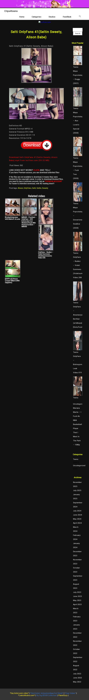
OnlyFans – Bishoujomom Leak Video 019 (77, 364)
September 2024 (77, 505)
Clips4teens (11, 11)
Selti (34, 188)
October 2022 (76, 651)
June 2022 (77, 678)
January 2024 (76, 545)
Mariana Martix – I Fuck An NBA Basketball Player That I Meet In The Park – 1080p (77, 426)
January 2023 (76, 627)
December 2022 (77, 635)
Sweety (45, 188)
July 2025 (77, 490)
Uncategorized (77, 404)
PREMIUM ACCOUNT (53, 181)
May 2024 (77, 519)
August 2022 (76, 668)
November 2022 (77, 643)
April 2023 (77, 604)
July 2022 (77, 674)
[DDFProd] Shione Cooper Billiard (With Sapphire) (12, 280)
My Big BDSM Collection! (46, 695)
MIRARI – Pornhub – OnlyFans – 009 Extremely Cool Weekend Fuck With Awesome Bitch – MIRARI (29, 221)
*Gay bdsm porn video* (19, 693)
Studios (52, 17)
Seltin (39, 188)
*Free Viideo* (70, 693)
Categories (36, 17)
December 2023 (77, 553)
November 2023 (77, 562)
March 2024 (75, 529)
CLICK (36, 170)
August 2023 (76, 586)
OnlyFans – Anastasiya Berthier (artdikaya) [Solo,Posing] (77, 317)
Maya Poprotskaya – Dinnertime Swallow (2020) (77, 218)
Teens (75, 459)
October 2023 (76, 570)
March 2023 (75, 610)
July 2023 (77, 592)
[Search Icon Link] (80, 17)
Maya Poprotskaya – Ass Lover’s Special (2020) (77, 122)
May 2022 (77, 682)
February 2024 (76, 537)
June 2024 (77, 515)
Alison (20, 188)
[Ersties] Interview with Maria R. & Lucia (12, 218)
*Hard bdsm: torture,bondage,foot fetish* (46, 693)
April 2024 (77, 523)
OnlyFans (27, 188)
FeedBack (67, 17)
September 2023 (77, 578)
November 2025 (77, 484)
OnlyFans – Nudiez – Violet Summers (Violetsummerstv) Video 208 (77, 267)
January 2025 (76, 496)
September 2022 (77, 659)
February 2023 (76, 619)
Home (21, 17)
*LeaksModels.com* (26, 695)
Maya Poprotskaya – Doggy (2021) (77, 77)
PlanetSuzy (63, 695)
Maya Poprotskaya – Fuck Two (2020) (77, 170)
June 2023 (77, 596)
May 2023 (77, 600)
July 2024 (77, 511)
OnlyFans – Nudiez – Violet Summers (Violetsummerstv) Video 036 (45, 255)
